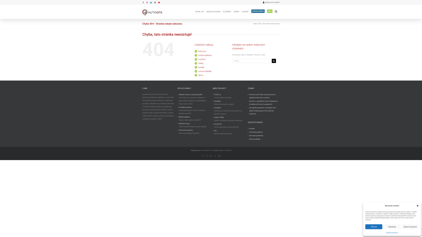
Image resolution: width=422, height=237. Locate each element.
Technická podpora (256, 132)
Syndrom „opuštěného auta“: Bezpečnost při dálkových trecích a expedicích (263, 102)
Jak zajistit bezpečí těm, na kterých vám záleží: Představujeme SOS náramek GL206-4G (262, 111)
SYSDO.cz (217, 94)
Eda (215, 130)
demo (200, 75)
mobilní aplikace (205, 55)
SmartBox (217, 108)
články (201, 63)
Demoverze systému (186, 130)
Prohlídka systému (185, 107)
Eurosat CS (218, 124)
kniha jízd (202, 51)
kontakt (201, 67)
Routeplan (217, 101)
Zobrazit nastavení (410, 227)
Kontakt (252, 128)
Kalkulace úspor (184, 123)
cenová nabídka (204, 71)
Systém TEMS (219, 117)
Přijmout (374, 227)
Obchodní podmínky (392, 232)
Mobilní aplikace (184, 117)
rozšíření (202, 59)
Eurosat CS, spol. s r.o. (220, 150)
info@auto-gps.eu (196, 150)
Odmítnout (392, 227)
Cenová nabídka (254, 139)
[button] (418, 206)
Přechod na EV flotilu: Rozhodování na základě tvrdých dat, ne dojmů (262, 96)
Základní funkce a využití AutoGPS (190, 94)
